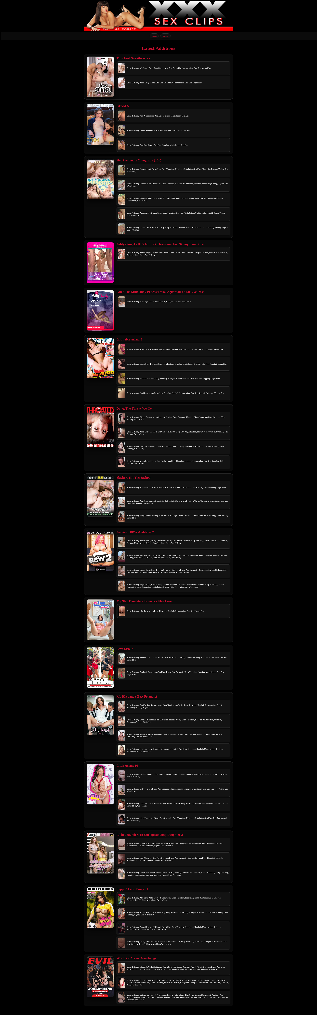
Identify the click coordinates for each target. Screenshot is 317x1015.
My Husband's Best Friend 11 (137, 696)
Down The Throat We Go (134, 408)
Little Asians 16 (127, 765)
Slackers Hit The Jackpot (134, 477)
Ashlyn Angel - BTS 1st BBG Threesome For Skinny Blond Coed (161, 244)
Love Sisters (125, 649)
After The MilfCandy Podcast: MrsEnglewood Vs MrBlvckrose (160, 292)
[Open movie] (100, 76)
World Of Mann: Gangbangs (136, 958)
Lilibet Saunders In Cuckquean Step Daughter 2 (150, 834)
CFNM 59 (123, 106)
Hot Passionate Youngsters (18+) (139, 160)
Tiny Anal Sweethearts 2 (133, 58)
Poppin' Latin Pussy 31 (132, 889)
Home (154, 36)
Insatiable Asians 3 (129, 339)
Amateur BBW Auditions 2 (135, 532)
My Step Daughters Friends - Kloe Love (144, 601)
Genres (165, 36)
